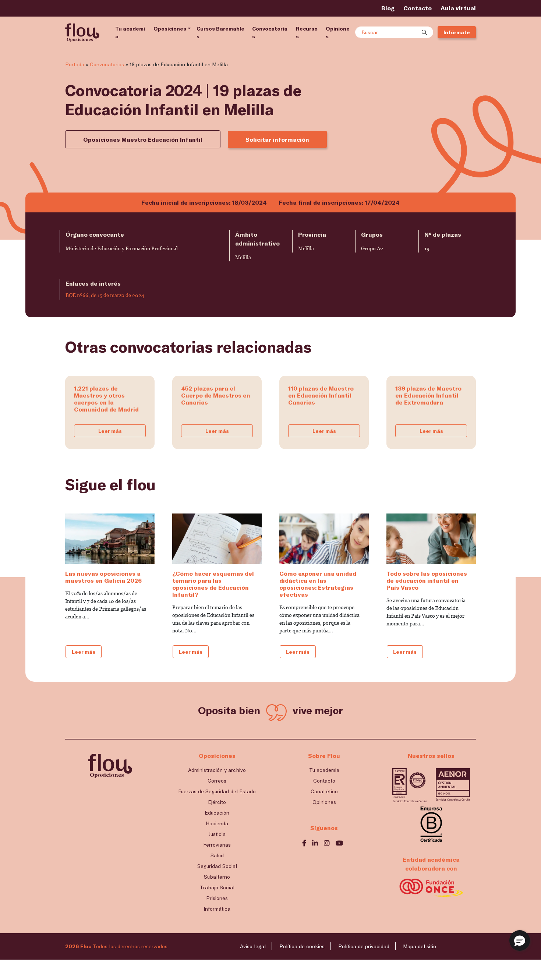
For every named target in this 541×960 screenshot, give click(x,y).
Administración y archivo (217, 770)
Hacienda (217, 823)
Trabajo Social (217, 887)
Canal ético (324, 791)
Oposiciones (169, 28)
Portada (74, 64)
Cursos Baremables (220, 32)
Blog (388, 7)
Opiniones (338, 32)
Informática (217, 909)
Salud (217, 855)
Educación (217, 812)
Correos (217, 780)
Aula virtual (458, 7)
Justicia (217, 834)
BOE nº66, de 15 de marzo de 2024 (105, 295)
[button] (519, 940)
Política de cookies (302, 946)
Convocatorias (269, 32)
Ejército (217, 802)
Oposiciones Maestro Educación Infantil (142, 139)
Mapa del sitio (419, 946)
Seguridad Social (217, 866)
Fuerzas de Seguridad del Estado (217, 791)
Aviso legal (253, 946)
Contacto (417, 7)
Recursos (307, 32)
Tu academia (130, 32)
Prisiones (217, 898)
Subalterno (217, 876)
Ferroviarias (217, 844)
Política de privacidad (363, 946)
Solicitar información (277, 139)
